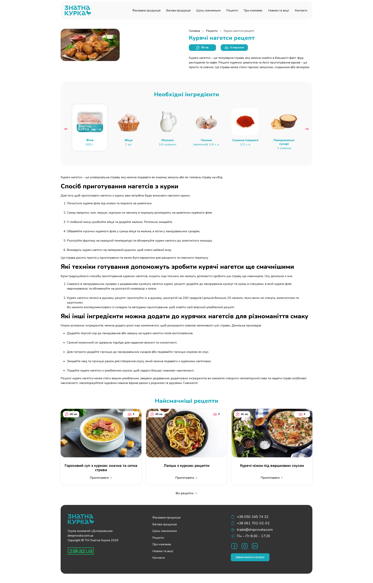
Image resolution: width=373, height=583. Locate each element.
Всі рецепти (184, 493)
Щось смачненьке (208, 10)
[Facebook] (234, 546)
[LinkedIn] (254, 546)
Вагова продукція (178, 10)
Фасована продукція (146, 10)
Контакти (301, 10)
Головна (194, 31)
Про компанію (253, 10)
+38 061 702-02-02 (253, 523)
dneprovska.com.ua (80, 535)
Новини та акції (278, 10)
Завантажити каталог (250, 557)
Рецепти (232, 10)
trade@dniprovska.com (255, 529)
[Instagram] (244, 546)
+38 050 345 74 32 (252, 516)
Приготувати (99, 478)
